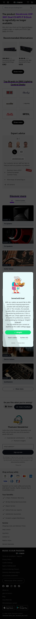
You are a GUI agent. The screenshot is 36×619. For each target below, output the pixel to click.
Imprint (13, 342)
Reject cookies (12, 338)
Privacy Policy (21, 342)
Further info (24, 338)
